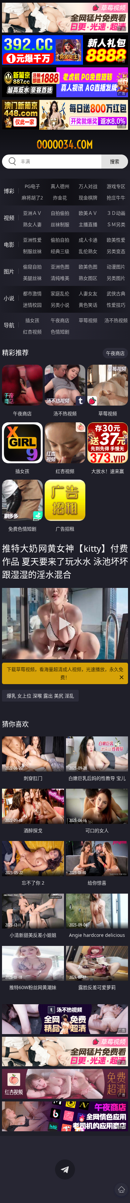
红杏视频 (32, 331)
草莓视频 (88, 320)
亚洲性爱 (32, 240)
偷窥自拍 (32, 266)
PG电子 (32, 186)
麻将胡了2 (32, 197)
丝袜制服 (60, 224)
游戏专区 (116, 186)
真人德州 (60, 186)
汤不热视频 (116, 320)
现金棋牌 (88, 197)
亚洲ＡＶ (32, 213)
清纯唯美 (60, 278)
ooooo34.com (65, 144)
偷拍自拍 (60, 240)
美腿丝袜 (32, 278)
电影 (9, 244)
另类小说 (60, 305)
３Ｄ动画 (116, 213)
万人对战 (88, 186)
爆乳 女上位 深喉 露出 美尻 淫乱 (40, 696)
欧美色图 (88, 266)
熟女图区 (88, 278)
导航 (9, 325)
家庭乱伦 (60, 293)
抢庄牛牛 (116, 197)
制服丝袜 (32, 251)
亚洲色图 (60, 266)
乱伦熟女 (88, 251)
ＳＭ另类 (116, 224)
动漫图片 (116, 266)
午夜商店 (60, 320)
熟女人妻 (32, 224)
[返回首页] (121, 1189)
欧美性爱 (116, 240)
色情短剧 (60, 331)
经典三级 (60, 251)
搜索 (114, 161)
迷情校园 (32, 305)
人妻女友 (88, 293)
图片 (9, 271)
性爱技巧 (116, 305)
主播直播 (88, 224)
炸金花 (60, 197)
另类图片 (116, 278)
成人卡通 (88, 240)
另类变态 (116, 251)
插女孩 (32, 320)
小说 (9, 298)
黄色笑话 (88, 305)
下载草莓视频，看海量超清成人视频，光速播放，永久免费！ (65, 673)
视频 (9, 218)
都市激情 (32, 293)
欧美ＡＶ (88, 213)
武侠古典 (116, 293)
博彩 (9, 191)
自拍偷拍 (60, 213)
